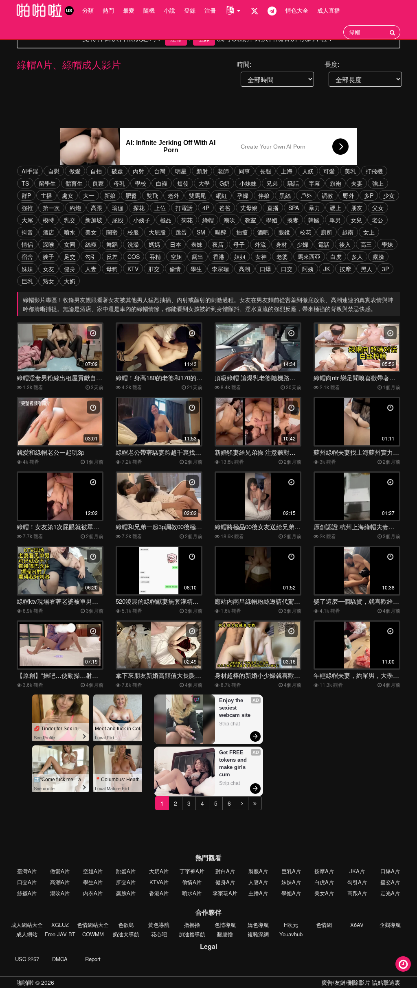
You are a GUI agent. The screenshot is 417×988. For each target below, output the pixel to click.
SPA (293, 208)
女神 (261, 256)
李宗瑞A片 (225, 893)
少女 (389, 195)
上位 (160, 208)
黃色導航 (158, 925)
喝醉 (220, 232)
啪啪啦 (25, 982)
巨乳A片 (291, 871)
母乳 (119, 183)
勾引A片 (357, 882)
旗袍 (335, 183)
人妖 (308, 171)
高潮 (244, 269)
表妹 (196, 244)
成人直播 (328, 10)
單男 (335, 220)
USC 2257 (27, 959)
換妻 (292, 220)
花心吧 (159, 934)
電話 (323, 244)
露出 (197, 256)
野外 (348, 195)
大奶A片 (159, 871)
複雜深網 (258, 934)
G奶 (224, 183)
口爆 (265, 269)
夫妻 (356, 183)
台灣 (159, 171)
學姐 (271, 220)
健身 (69, 269)
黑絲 (285, 195)
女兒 (356, 220)
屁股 (117, 220)
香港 (218, 256)
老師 (223, 171)
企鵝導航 (390, 925)
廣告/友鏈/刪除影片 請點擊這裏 (360, 982)
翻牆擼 (225, 934)
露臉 (378, 256)
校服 (133, 232)
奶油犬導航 (126, 934)
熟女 (48, 281)
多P (368, 195)
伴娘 (264, 195)
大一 (88, 195)
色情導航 (225, 925)
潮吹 (229, 220)
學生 (196, 269)
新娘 (110, 195)
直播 (273, 208)
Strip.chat (229, 724)
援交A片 (390, 882)
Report (93, 959)
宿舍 (27, 256)
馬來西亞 (309, 256)
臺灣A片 (27, 871)
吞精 (155, 256)
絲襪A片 (27, 893)
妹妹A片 (291, 882)
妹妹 (27, 269)
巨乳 (27, 281)
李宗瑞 (220, 269)
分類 (88, 10)
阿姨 (308, 269)
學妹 (387, 244)
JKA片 (357, 871)
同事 (244, 171)
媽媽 (154, 244)
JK (326, 269)
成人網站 (26, 934)
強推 (27, 208)
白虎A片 (324, 882)
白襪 (161, 183)
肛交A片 (126, 882)
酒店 (48, 232)
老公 (377, 220)
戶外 (306, 195)
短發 (183, 183)
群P (26, 195)
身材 (281, 244)
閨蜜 (112, 232)
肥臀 (131, 195)
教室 (250, 220)
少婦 (302, 244)
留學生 (47, 183)
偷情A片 (192, 882)
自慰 (53, 171)
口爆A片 (390, 871)
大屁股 (157, 232)
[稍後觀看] (403, 964)
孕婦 (242, 195)
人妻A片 (258, 882)
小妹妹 (248, 183)
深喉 (48, 244)
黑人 (366, 269)
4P (205, 208)
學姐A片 (291, 893)
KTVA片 (159, 882)
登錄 (189, 10)
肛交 (154, 269)
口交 (286, 269)
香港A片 (159, 893)
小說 (169, 10)
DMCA (60, 959)
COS (133, 256)
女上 (369, 232)
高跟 (96, 208)
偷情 (175, 269)
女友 (48, 269)
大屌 (27, 220)
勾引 (91, 256)
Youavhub (291, 934)
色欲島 (126, 925)
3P (385, 269)
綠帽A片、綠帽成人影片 (69, 64)
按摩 (345, 269)
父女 (378, 208)
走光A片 (390, 893)
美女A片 (324, 893)
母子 (239, 244)
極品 (165, 220)
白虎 (336, 256)
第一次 (51, 208)
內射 (138, 171)
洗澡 (133, 244)
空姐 (176, 256)
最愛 (128, 10)
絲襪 (91, 244)
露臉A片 (126, 893)
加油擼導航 (192, 934)
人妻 (91, 269)
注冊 (210, 10)
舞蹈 (112, 244)
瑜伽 (117, 208)
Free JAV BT (60, 934)
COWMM (93, 934)
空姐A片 (93, 871)
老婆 (282, 256)
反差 (112, 256)
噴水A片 (192, 893)
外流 (260, 244)
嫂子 (48, 256)
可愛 (329, 171)
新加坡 (93, 220)
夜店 (218, 244)
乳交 (69, 220)
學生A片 (93, 882)
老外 (173, 195)
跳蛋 (181, 232)
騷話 (293, 183)
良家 (98, 183)
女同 (69, 244)
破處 (117, 171)
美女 (91, 232)
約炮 (75, 208)
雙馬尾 (197, 195)
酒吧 (263, 232)
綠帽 (208, 220)
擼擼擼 (192, 925)
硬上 (335, 208)
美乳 (350, 171)
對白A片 (225, 871)
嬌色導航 (258, 925)
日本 (175, 244)
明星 (181, 171)
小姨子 (141, 220)
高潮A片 (60, 882)
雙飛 (152, 195)
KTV (132, 269)
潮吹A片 (60, 893)
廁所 (326, 232)
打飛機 (374, 171)
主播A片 (258, 893)
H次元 (291, 925)
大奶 (69, 281)
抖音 (27, 232)
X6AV (357, 925)
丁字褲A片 (192, 871)
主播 (46, 195)
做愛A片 (60, 871)
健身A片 (225, 882)
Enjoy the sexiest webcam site (234, 707)
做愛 (75, 171)
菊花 (187, 220)
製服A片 (258, 871)
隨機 (149, 10)
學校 (140, 183)
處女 (67, 195)
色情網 (324, 925)
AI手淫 (30, 171)
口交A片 (27, 882)
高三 (366, 244)
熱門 (108, 10)
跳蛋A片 (126, 871)
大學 (204, 183)
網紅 (221, 195)
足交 (69, 256)
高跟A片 (357, 893)
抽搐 (242, 232)
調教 (327, 195)
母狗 (112, 269)
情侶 (27, 244)
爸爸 (224, 208)
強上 (378, 183)
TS (25, 183)
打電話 (184, 208)
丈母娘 (248, 208)
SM (201, 232)
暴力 (314, 208)
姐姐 (240, 256)
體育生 (74, 183)
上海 (286, 171)
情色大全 (296, 10)
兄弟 (272, 183)
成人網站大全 (27, 925)
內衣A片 (93, 893)
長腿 (265, 171)
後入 (345, 244)
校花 (305, 232)
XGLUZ (60, 925)
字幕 (314, 183)
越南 (347, 232)
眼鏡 (284, 232)
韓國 (314, 220)
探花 (139, 208)
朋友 (356, 208)
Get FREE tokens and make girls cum (233, 763)
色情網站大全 (93, 925)
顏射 (202, 171)
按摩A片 (324, 871)
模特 (48, 220)
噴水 (69, 232)
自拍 (96, 171)
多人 (357, 256)
